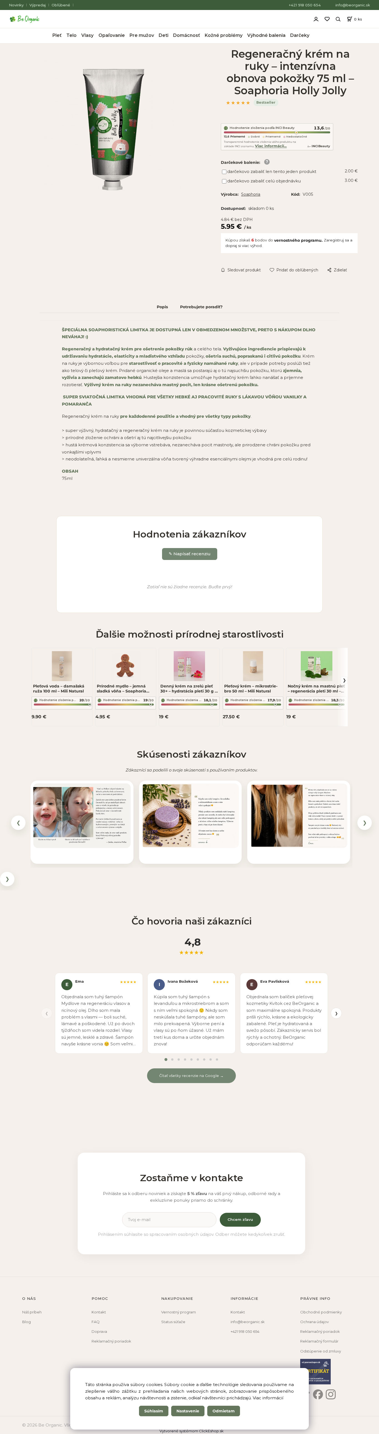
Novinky (16, 5)
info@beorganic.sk (352, 5)
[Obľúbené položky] (327, 19)
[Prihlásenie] (316, 18)
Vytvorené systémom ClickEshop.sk (192, 1431)
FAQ (96, 1322)
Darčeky (299, 35)
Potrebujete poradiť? (201, 306)
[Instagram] (331, 1394)
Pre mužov (142, 35)
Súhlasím (153, 1411)
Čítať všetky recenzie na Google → (191, 1075)
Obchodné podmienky (321, 1312)
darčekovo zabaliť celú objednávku (264, 181)
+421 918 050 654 (305, 5)
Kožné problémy (223, 35)
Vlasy (87, 35)
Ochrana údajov (314, 1322)
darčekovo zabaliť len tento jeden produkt (271, 171)
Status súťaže (173, 1322)
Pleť (57, 35)
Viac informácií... (271, 146)
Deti (163, 35)
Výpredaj (37, 5)
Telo (71, 35)
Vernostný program (178, 1312)
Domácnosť (186, 35)
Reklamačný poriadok (111, 1341)
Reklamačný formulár (319, 1341)
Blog (26, 1322)
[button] (82, 815)
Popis (162, 306)
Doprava (99, 1331)
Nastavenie (187, 1411)
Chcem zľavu (240, 1219)
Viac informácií (268, 1397)
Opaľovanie (111, 35)
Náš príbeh (32, 1312)
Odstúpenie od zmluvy (320, 1351)
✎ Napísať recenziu (190, 553)
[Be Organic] (26, 19)
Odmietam (224, 1411)
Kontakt (99, 1312)
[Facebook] (318, 1394)
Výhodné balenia (266, 35)
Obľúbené (61, 5)
